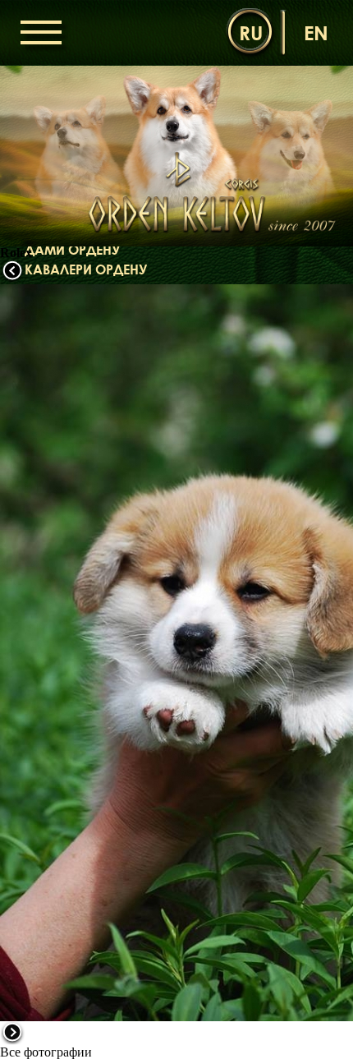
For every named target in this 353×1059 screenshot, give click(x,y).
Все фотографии (46, 1052)
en (316, 32)
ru (251, 32)
